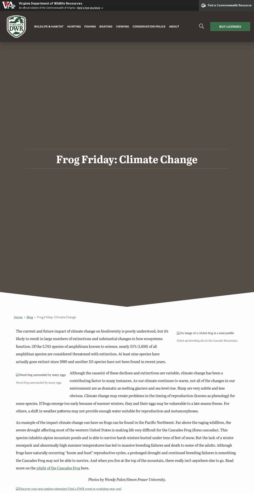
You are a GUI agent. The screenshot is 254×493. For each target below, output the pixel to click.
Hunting (74, 26)
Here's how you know (88, 8)
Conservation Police (149, 26)
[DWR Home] (16, 26)
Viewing (122, 26)
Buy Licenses (230, 26)
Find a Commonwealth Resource (230, 5)
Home (18, 317)
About (174, 26)
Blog (30, 317)
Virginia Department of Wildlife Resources (50, 3)
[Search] (201, 27)
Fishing (90, 26)
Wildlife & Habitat (49, 26)
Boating (105, 26)
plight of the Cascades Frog (58, 468)
